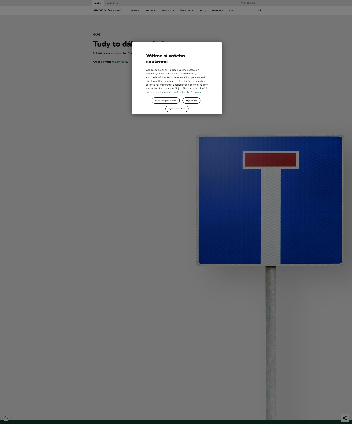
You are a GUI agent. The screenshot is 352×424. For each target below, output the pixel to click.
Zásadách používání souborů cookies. (181, 92)
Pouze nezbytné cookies (165, 100)
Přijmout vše (191, 100)
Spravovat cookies (177, 109)
